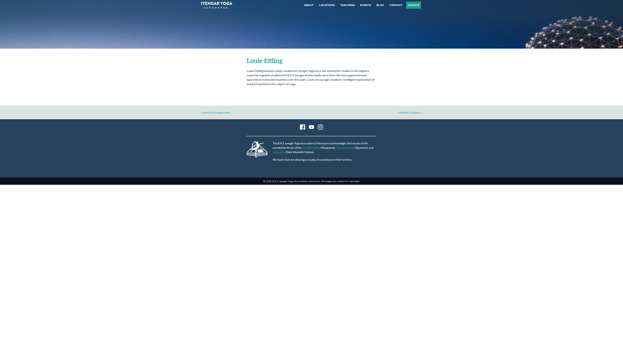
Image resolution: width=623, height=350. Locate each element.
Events (365, 5)
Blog (380, 5)
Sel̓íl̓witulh (279, 152)
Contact (396, 5)
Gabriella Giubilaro (409, 112)
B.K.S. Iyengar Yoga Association (216, 5)
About (309, 5)
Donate (413, 5)
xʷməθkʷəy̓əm (311, 147)
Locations (327, 5)
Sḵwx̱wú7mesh (345, 147)
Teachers (347, 5)
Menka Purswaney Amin (216, 112)
